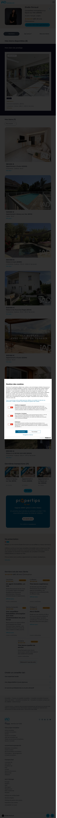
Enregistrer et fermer (28, 434)
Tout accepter (21, 431)
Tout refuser (34, 431)
